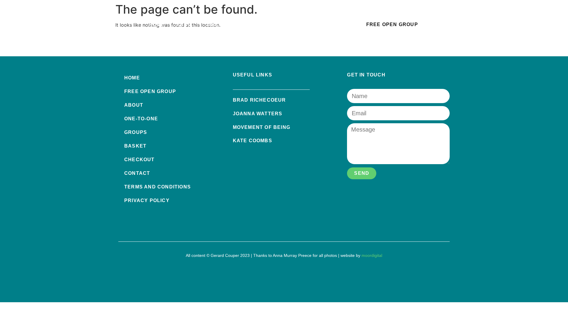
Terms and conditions (157, 186)
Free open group (150, 91)
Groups (264, 24)
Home (156, 24)
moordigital (372, 255)
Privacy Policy (147, 200)
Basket (298, 24)
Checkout (139, 159)
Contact (334, 24)
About (185, 24)
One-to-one (224, 24)
